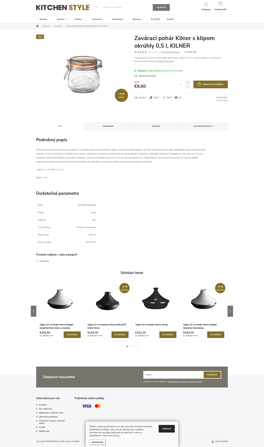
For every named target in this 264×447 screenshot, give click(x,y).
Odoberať (212, 374)
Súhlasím (166, 428)
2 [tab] (129, 346)
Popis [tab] (60, 126)
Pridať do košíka (212, 84)
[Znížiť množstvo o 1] (187, 86)
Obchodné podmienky (48, 416)
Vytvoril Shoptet (221, 441)
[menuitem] (45, 19)
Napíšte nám (44, 431)
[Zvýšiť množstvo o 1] (187, 82)
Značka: (221, 97)
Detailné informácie (165, 61)
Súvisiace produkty (202, 126)
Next (230, 311)
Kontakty (43, 404)
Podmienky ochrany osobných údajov (52, 421)
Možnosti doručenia (147, 76)
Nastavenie (97, 442)
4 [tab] (134, 346)
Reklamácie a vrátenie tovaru (51, 412)
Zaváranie (44, 260)
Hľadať (161, 7)
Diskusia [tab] (156, 126)
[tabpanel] (60, 311)
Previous (33, 311)
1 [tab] (127, 346)
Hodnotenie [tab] (108, 126)
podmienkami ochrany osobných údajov (185, 381)
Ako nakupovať (45, 408)
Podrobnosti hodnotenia (170, 52)
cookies (42, 427)
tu (118, 435)
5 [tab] (137, 346)
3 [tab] (132, 346)
